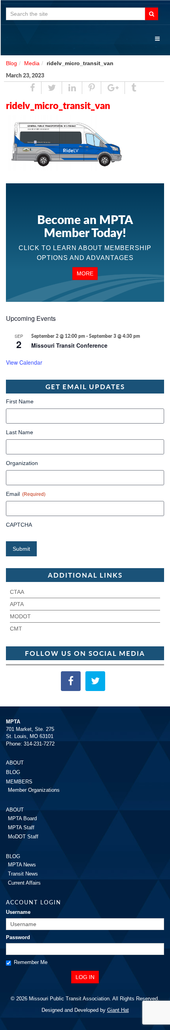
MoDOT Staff (23, 837)
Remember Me (30, 962)
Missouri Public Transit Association (85, 39)
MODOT (20, 616)
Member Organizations (34, 790)
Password (18, 937)
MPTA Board (22, 818)
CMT (16, 628)
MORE (85, 273)
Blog (11, 63)
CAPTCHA (19, 525)
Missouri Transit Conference (69, 345)
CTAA (17, 592)
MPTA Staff (21, 827)
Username (18, 912)
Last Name (19, 432)
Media (32, 63)
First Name (20, 401)
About (15, 763)
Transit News (23, 874)
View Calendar (24, 362)
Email (25, 494)
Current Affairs (24, 883)
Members (19, 782)
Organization (22, 463)
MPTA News (22, 865)
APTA (17, 604)
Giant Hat (118, 1010)
